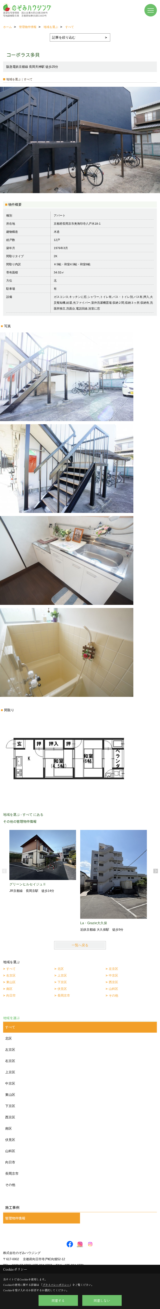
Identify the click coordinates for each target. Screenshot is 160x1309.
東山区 (11, 982)
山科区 (113, 989)
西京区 (113, 982)
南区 (9, 989)
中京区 (113, 975)
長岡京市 (64, 995)
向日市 (11, 995)
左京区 (113, 968)
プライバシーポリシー (56, 1285)
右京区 (11, 975)
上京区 (62, 975)
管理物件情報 (15, 1218)
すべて (11, 968)
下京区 (62, 982)
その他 (113, 995)
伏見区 (62, 989)
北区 (61, 968)
